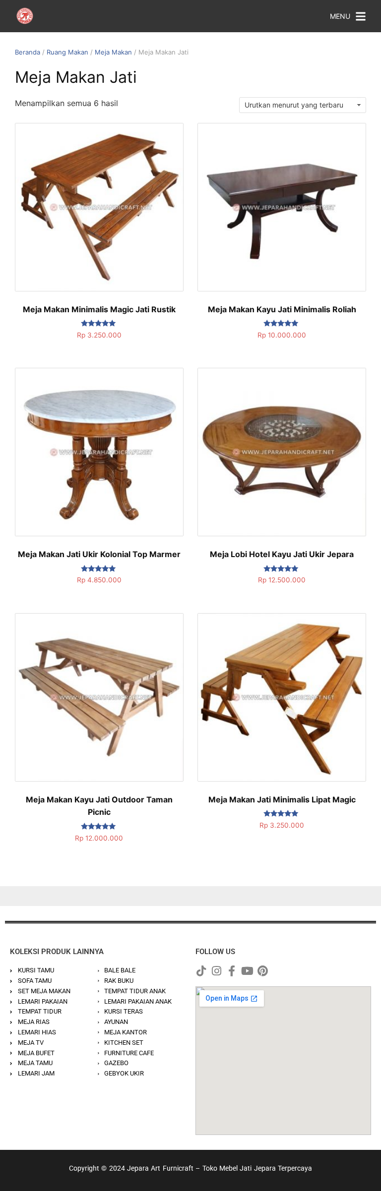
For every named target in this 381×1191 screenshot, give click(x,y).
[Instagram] (216, 970)
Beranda (27, 52)
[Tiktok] (200, 970)
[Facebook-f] (231, 970)
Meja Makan (113, 52)
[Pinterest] (262, 970)
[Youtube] (247, 970)
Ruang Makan (67, 52)
